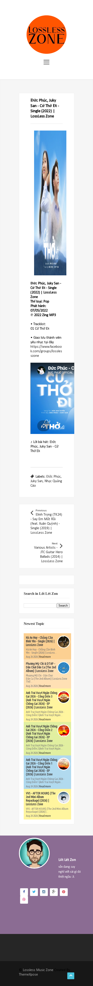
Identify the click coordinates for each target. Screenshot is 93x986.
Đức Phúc (53, 477)
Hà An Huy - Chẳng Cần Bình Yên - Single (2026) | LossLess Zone (40, 641)
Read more (45, 656)
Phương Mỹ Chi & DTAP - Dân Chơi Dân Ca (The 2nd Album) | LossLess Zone (41, 667)
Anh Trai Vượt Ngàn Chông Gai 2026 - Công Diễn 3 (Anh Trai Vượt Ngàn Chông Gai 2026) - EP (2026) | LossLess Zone (41, 700)
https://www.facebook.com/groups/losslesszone (46, 351)
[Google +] (54, 892)
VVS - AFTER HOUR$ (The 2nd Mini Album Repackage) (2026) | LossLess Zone (41, 798)
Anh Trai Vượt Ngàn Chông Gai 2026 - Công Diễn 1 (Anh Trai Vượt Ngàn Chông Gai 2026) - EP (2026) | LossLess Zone (41, 767)
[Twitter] (34, 892)
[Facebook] (24, 892)
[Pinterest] (64, 892)
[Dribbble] (24, 900)
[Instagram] (44, 892)
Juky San (36, 481)
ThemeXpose (28, 974)
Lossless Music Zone (38, 970)
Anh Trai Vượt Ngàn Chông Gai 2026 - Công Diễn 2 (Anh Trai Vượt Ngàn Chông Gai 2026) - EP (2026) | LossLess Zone (41, 733)
